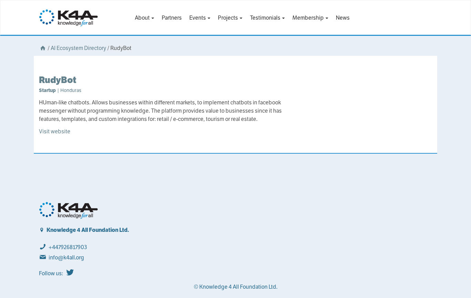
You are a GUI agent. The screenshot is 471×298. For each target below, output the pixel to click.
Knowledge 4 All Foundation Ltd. (88, 230)
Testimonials (265, 17)
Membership (308, 17)
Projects (228, 17)
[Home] (43, 48)
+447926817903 (68, 247)
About (143, 17)
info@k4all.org (66, 257)
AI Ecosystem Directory (78, 48)
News (343, 17)
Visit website (54, 131)
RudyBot (57, 79)
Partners (172, 17)
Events (198, 17)
